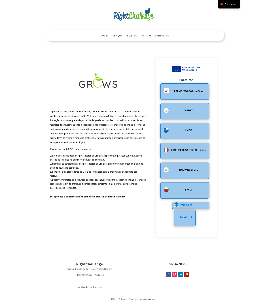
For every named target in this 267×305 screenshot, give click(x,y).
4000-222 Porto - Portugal (89, 274)
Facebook (186, 217)
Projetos (131, 36)
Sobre (104, 36)
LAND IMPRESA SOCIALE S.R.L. (188, 150)
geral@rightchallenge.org (89, 286)
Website (187, 205)
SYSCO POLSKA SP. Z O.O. (188, 90)
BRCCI (188, 189)
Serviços (117, 36)
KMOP (188, 130)
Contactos (162, 36)
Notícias (146, 36)
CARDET (188, 110)
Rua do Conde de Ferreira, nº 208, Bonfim (89, 268)
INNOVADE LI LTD (188, 170)
